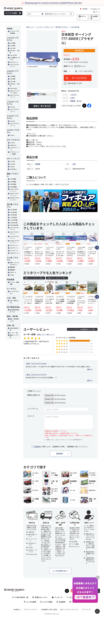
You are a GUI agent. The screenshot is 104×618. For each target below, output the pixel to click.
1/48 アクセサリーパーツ (14, 96)
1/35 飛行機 (13, 212)
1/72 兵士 (12, 161)
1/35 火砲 (12, 48)
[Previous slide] (26, 60)
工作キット (13, 272)
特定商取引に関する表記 (49, 609)
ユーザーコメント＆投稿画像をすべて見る (81, 329)
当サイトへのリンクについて (69, 609)
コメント (31, 416)
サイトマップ (86, 609)
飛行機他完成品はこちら (14, 311)
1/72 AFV (12, 143)
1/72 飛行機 (13, 217)
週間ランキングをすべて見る (34, 278)
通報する (90, 369)
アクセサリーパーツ (14, 149)
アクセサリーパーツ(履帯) (14, 153)
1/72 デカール (14, 250)
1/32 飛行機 (13, 210)
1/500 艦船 (13, 184)
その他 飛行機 (14, 225)
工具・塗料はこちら (14, 302)
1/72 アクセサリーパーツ (14, 237)
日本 (74, 164)
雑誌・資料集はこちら (14, 320)
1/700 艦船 (13, 179)
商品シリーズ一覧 (14, 336)
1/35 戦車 (12, 43)
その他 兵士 (13, 169)
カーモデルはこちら (14, 292)
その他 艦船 (13, 187)
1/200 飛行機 (13, 223)
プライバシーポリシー (31, 609)
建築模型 (12, 270)
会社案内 (16, 609)
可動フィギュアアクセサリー (14, 264)
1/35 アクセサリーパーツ (14, 65)
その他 (12, 275)
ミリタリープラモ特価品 (14, 32)
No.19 (79, 101)
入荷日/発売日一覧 (15, 329)
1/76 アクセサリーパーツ (14, 110)
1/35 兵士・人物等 (14, 52)
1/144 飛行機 (13, 220)
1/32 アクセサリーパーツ (14, 229)
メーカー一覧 (14, 333)
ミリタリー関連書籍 (14, 283)
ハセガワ (73, 94)
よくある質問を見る (59, 571)
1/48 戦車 (12, 76)
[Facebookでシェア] (89, 106)
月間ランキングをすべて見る (56, 278)
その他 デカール (14, 253)
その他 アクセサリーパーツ (14, 199)
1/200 (72, 97)
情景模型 (12, 267)
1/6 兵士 (12, 167)
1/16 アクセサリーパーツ (14, 124)
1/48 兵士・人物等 (14, 85)
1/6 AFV (12, 135)
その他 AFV (13, 145)
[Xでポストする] (84, 106)
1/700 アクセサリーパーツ (14, 190)
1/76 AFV (12, 107)
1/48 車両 (12, 79)
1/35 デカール (14, 62)
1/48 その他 (13, 88)
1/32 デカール (14, 245)
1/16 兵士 (12, 164)
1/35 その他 (13, 55)
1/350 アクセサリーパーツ (14, 194)
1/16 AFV (12, 121)
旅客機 (72, 101)
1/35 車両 (12, 46)
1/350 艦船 (13, 182)
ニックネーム (32, 408)
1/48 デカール (14, 248)
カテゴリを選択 (11, 13)
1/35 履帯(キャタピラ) (15, 59)
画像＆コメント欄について (45, 334)
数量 (65, 71)
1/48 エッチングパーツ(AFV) (14, 92)
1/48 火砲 (12, 81)
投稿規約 (37, 446)
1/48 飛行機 (13, 215)
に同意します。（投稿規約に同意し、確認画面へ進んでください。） (61, 447)
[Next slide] (58, 60)
